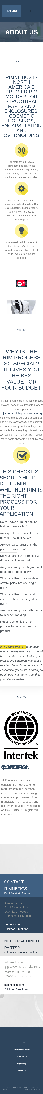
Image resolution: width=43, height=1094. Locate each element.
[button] (30, 11)
